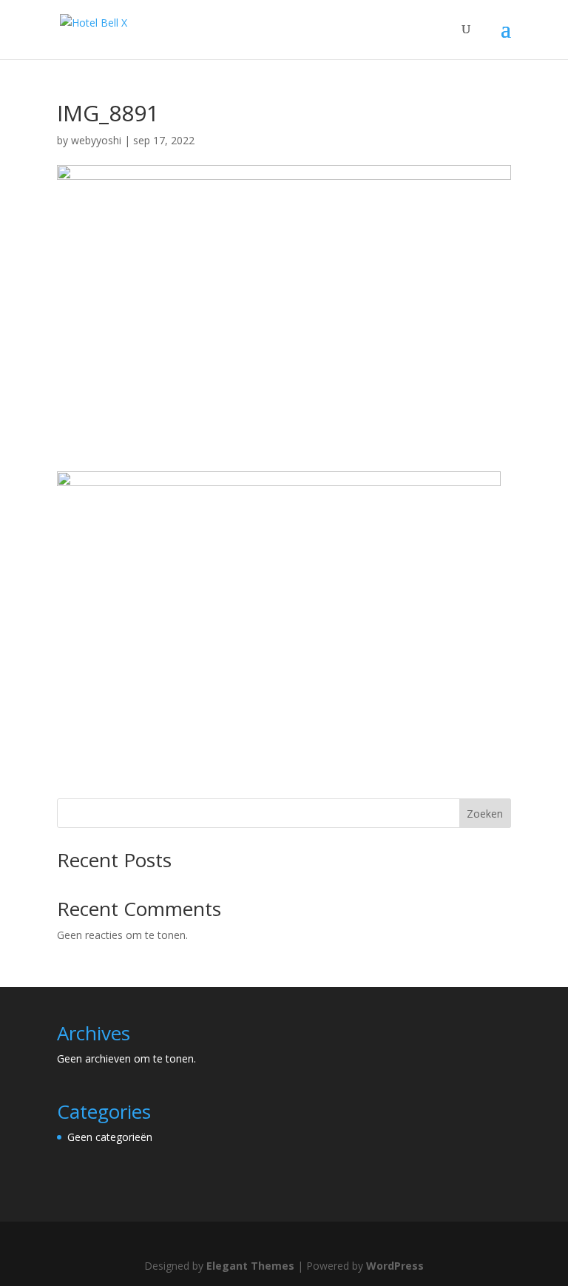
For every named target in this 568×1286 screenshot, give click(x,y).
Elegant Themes (250, 1266)
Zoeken (485, 814)
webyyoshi (96, 140)
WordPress (395, 1266)
